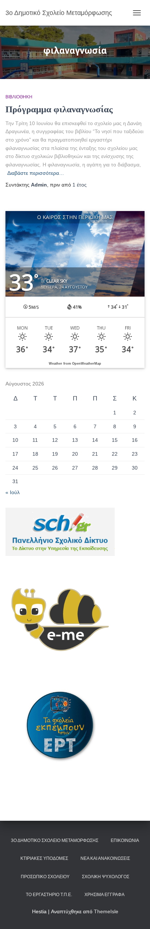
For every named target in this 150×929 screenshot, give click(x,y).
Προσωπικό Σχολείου (45, 876)
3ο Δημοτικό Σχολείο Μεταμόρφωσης (54, 840)
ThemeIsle (106, 911)
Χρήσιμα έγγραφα (104, 894)
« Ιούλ (12, 492)
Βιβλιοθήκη (18, 96)
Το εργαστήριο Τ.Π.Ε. (49, 894)
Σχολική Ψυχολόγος (105, 876)
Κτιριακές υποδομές (44, 858)
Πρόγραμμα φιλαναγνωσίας (59, 109)
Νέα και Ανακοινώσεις (105, 858)
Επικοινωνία (125, 840)
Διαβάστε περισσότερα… (35, 173)
